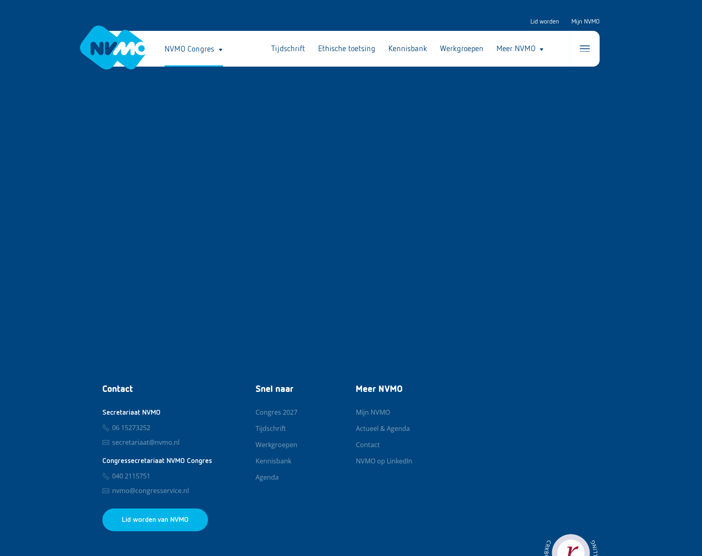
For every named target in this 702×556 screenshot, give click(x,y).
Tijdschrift (288, 49)
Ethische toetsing (346, 49)
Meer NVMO (515, 49)
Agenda (267, 477)
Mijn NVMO (585, 22)
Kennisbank (407, 49)
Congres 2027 (276, 412)
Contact (368, 445)
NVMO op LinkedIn (384, 461)
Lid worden (544, 22)
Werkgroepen (461, 49)
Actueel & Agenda (383, 429)
